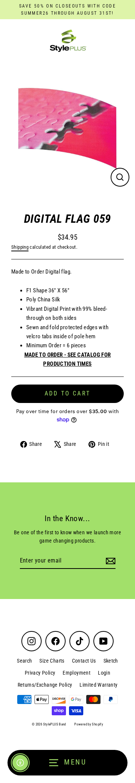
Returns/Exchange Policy (45, 685)
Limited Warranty (98, 685)
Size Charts (51, 661)
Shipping (19, 247)
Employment (76, 673)
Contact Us (84, 661)
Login (104, 673)
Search (24, 661)
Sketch (111, 661)
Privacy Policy (40, 673)
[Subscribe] (110, 561)
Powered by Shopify (88, 724)
